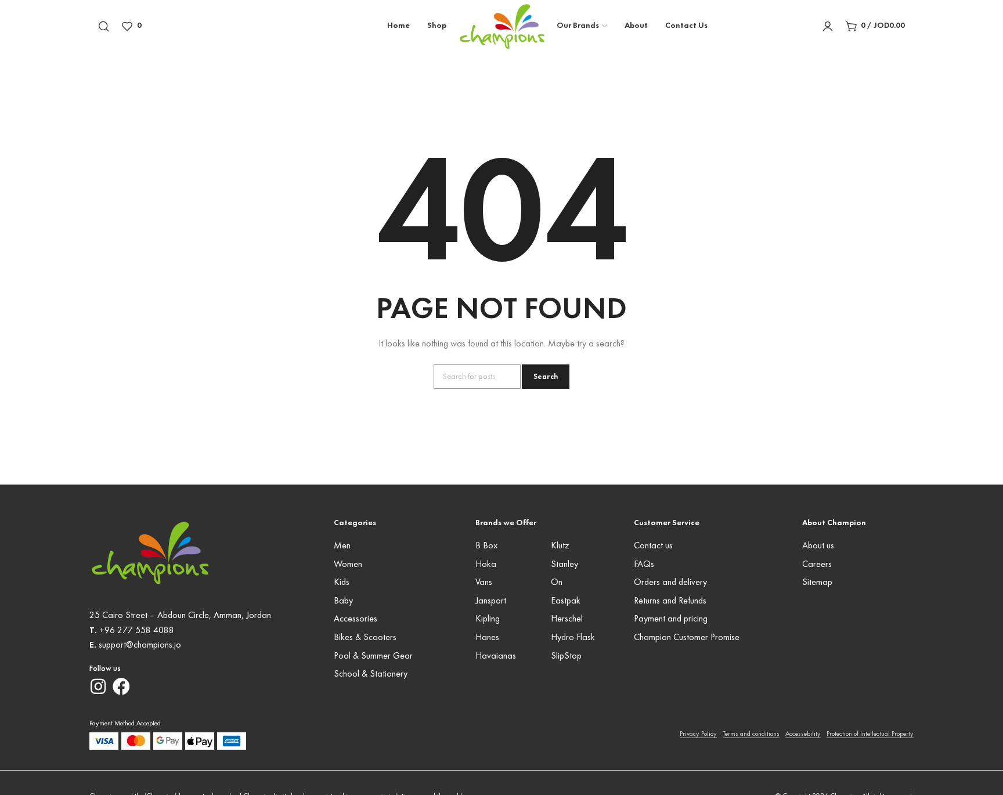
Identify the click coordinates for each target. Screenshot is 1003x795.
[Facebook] (121, 686)
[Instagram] (98, 686)
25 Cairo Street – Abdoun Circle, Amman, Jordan (180, 615)
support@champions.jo (140, 645)
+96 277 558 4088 (136, 630)
